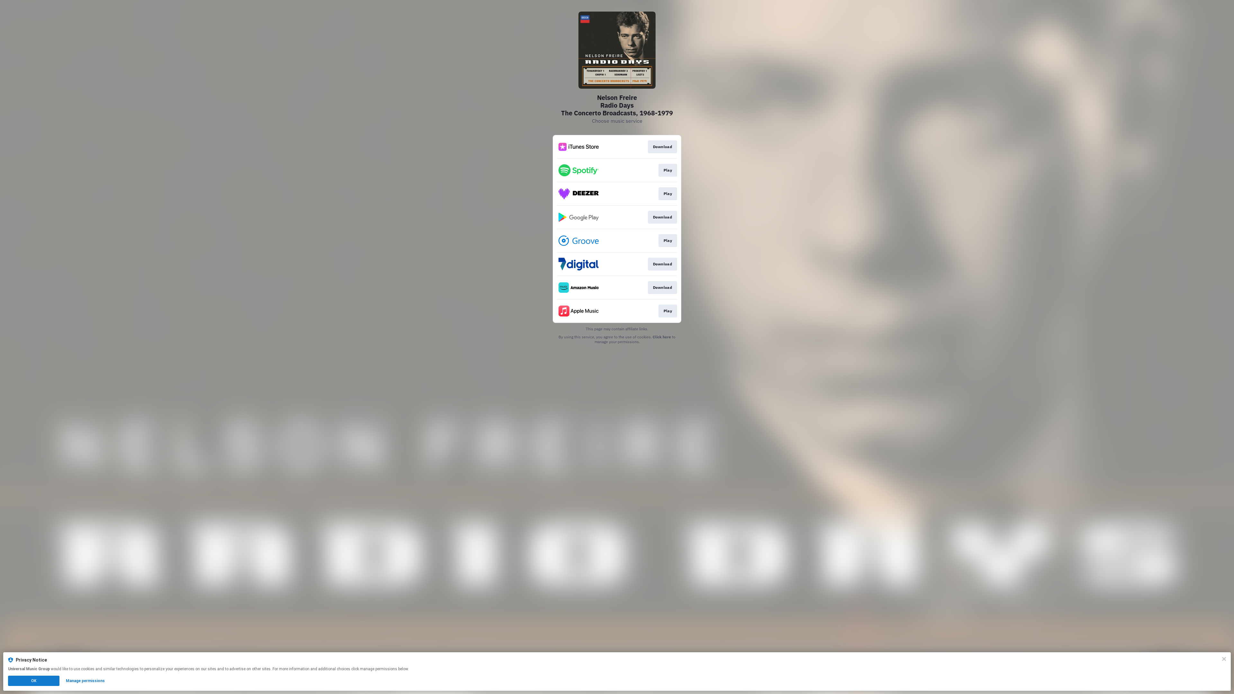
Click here (662, 336)
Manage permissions (85, 681)
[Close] (1224, 659)
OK (33, 681)
